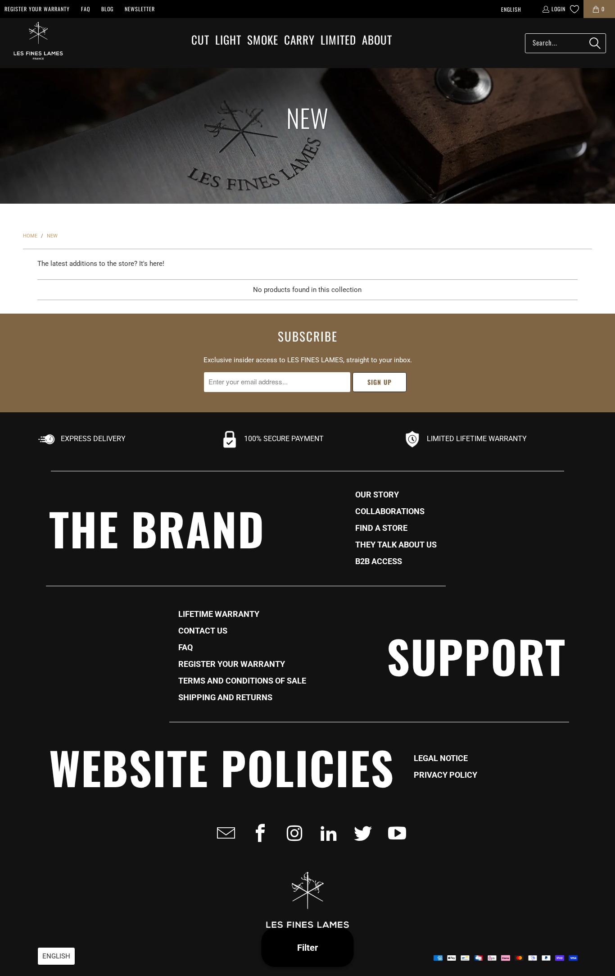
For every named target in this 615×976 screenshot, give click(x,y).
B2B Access (378, 561)
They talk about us (396, 544)
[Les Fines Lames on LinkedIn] (326, 833)
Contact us (202, 630)
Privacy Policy (445, 775)
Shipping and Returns (225, 697)
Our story (377, 494)
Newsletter (140, 9)
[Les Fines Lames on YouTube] (394, 833)
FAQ (85, 9)
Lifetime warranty (218, 614)
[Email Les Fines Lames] (223, 833)
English (511, 9)
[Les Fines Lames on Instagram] (292, 833)
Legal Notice (441, 758)
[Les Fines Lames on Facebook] (258, 833)
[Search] (594, 43)
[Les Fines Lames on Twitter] (360, 833)
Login (558, 9)
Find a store (381, 528)
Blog (107, 9)
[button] (200, 40)
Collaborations (390, 511)
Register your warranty (37, 9)
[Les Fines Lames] (34, 43)
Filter (307, 947)
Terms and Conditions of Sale (242, 680)
